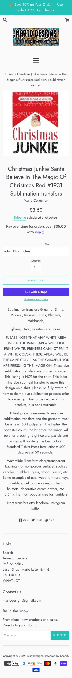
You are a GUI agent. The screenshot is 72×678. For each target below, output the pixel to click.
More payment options (36, 299)
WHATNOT (11, 580)
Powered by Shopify (57, 656)
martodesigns (35, 656)
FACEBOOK (11, 574)
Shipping (19, 217)
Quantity (36, 261)
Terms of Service (15, 558)
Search (8, 552)
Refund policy (13, 563)
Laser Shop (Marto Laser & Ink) (26, 569)
